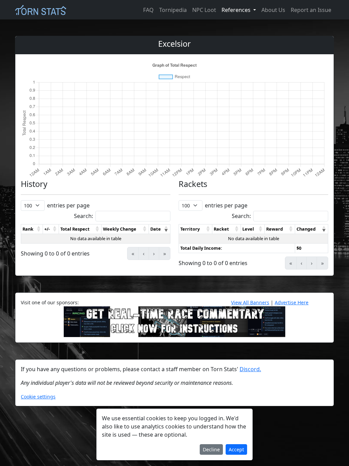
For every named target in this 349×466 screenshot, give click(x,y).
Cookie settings (38, 396)
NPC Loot (204, 10)
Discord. (250, 369)
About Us (273, 10)
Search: (83, 216)
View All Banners (250, 302)
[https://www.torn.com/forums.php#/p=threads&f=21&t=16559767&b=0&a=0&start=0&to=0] (174, 321)
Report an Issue (311, 10)
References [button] (237, 10)
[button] (39, 229)
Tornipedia (173, 10)
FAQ (148, 10)
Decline (211, 449)
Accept (236, 449)
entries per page (68, 205)
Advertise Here (291, 302)
